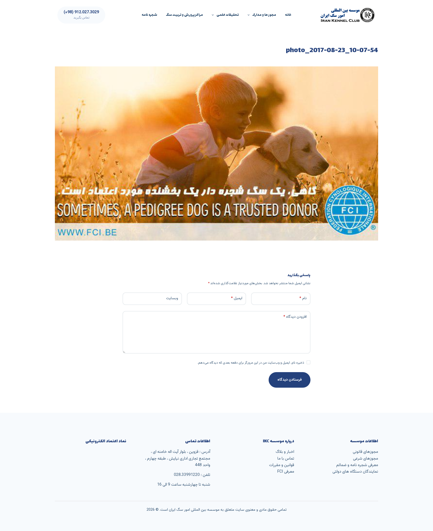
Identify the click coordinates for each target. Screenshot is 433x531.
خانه (288, 15)
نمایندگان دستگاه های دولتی (355, 472)
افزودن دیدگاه (295, 317)
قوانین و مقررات (281, 465)
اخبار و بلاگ (285, 452)
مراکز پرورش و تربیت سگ (184, 15)
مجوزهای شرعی (365, 459)
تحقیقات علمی (227, 15)
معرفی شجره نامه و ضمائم (357, 465)
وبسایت (172, 298)
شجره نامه (149, 15)
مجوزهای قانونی (365, 452)
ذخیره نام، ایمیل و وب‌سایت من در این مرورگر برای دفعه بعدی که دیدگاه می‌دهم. (250, 362)
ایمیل (236, 298)
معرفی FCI (285, 472)
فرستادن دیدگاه (289, 380)
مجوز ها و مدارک (264, 15)
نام (303, 298)
